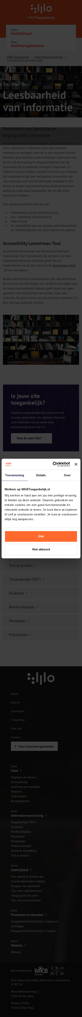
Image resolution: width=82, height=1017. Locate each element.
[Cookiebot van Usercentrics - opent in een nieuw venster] (53, 464)
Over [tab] (67, 475)
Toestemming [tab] (14, 475)
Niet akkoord (41, 549)
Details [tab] (41, 475)
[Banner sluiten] (76, 464)
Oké (41, 536)
